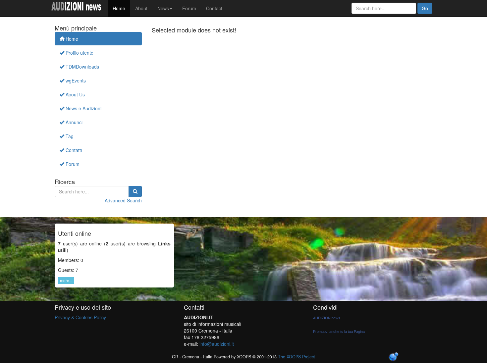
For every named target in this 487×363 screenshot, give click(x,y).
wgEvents (75, 80)
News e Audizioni (82, 108)
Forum (189, 8)
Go (425, 8)
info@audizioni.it (216, 343)
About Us (74, 94)
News (163, 8)
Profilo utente (78, 52)
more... (66, 280)
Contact (214, 8)
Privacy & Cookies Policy (80, 317)
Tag (69, 136)
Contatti (73, 150)
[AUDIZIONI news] (79, 8)
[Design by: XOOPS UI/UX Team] (393, 357)
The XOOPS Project (296, 357)
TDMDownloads (81, 66)
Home (119, 8)
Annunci (73, 122)
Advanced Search (123, 200)
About (141, 8)
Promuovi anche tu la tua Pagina (339, 332)
